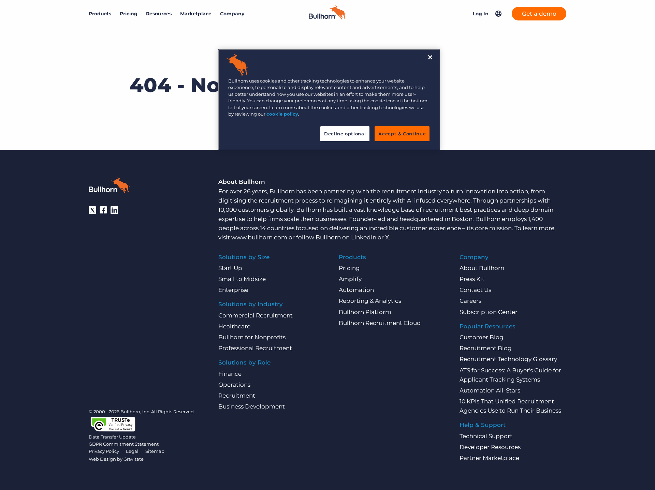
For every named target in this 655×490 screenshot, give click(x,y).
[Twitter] (92, 210)
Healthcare (234, 326)
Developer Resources (490, 447)
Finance (230, 373)
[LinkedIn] (114, 210)
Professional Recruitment (255, 348)
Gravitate (133, 459)
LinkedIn (363, 237)
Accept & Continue (402, 133)
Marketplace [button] (196, 14)
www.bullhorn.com (259, 237)
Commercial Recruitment (255, 315)
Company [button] (232, 14)
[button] (498, 13)
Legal (132, 451)
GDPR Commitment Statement (124, 444)
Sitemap (154, 451)
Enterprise (233, 289)
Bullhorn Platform (365, 312)
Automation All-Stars (490, 390)
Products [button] (100, 14)
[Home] (327, 17)
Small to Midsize (242, 279)
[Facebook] (103, 210)
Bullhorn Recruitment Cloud (380, 323)
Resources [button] (159, 14)
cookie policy (282, 114)
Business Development (251, 406)
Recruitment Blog (486, 348)
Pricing (128, 14)
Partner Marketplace (489, 458)
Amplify (350, 279)
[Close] (430, 57)
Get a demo (539, 13)
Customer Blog (482, 337)
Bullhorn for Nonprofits (252, 337)
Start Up (230, 268)
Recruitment (236, 395)
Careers (470, 300)
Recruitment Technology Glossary (508, 359)
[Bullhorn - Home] (109, 186)
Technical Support (486, 436)
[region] (329, 99)
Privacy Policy (104, 451)
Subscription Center (489, 312)
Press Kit (472, 279)
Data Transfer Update (112, 437)
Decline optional (345, 133)
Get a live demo (327, 483)
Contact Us (475, 289)
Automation (356, 289)
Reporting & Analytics (370, 300)
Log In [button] (481, 14)
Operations (234, 384)
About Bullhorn (482, 268)
